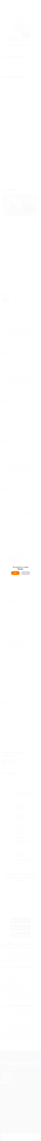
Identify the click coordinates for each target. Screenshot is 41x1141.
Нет (26, 573)
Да (15, 573)
